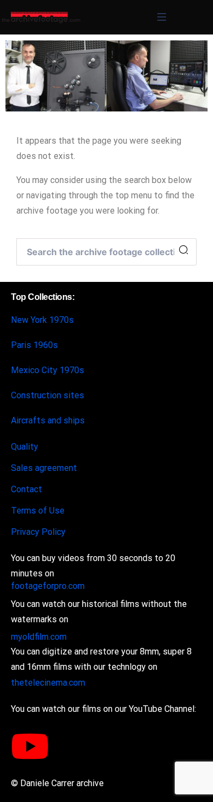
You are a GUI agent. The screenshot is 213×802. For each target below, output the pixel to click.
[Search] (183, 250)
